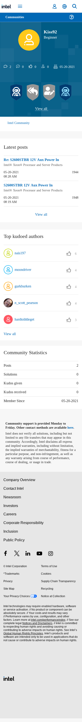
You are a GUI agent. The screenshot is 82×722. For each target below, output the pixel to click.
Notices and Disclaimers (36, 627)
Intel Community (19, 123)
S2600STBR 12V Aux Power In (30, 185)
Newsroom (12, 500)
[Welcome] (65, 92)
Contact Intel (13, 492)
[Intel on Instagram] (50, 557)
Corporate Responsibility (23, 526)
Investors (10, 509)
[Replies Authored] (33, 92)
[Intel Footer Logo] (9, 681)
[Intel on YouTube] (39, 557)
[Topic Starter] (49, 92)
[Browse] (16, 20)
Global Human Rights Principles (22, 637)
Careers (9, 517)
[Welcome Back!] (16, 92)
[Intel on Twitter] (17, 557)
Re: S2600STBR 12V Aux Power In (33, 160)
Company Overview (19, 483)
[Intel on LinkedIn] (28, 557)
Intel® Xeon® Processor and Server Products (35, 165)
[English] (64, 6)
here (72, 427)
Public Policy (13, 543)
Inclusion (10, 535)
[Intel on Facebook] (5, 557)
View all (41, 108)
